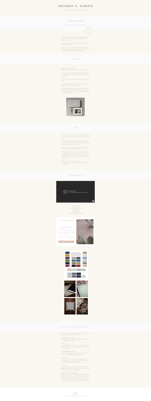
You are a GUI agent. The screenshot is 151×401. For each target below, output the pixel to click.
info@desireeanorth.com (71, 162)
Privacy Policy (85, 396)
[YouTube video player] (75, 192)
